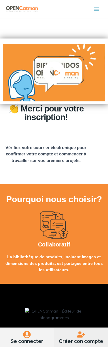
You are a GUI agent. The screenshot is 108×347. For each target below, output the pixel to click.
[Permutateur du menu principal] (96, 9)
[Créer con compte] (81, 334)
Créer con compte (81, 341)
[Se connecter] (27, 334)
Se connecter (27, 341)
